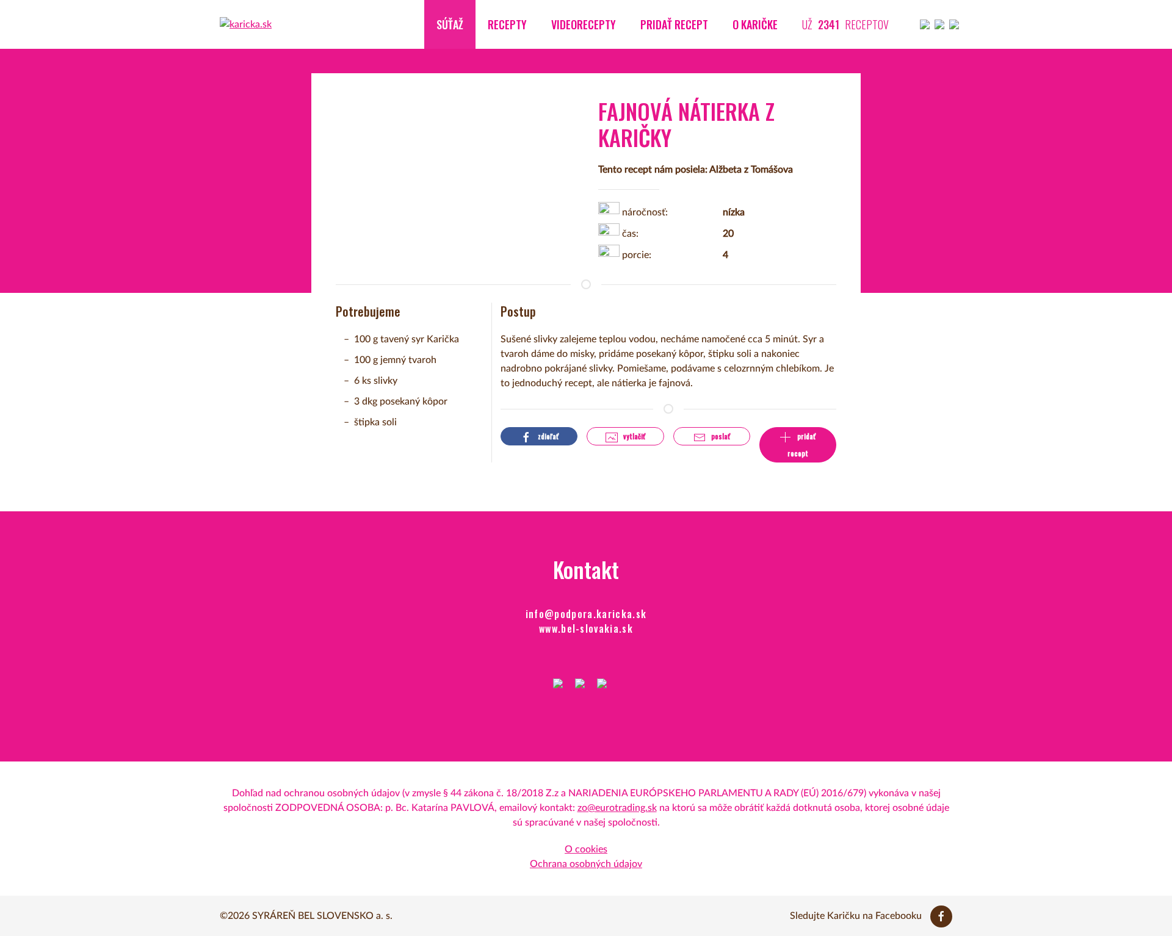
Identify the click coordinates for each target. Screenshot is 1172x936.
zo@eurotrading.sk (617, 808)
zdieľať (547, 436)
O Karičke (755, 24)
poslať (719, 436)
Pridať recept (674, 24)
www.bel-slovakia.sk (586, 628)
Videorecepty (583, 24)
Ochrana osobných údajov (586, 864)
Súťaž (449, 24)
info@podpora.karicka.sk (586, 614)
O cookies (586, 849)
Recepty (507, 24)
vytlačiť (633, 436)
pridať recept (801, 444)
